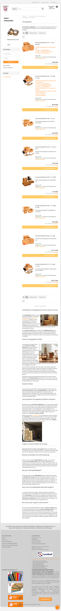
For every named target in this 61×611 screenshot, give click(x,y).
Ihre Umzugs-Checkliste (37, 563)
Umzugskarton (35, 415)
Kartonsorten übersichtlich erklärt (39, 566)
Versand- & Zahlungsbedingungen (9, 543)
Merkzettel (54, 2)
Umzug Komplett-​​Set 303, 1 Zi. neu (45, 118)
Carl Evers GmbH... (7, 76)
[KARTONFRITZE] (5, 9)
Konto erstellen (6, 65)
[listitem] (13, 36)
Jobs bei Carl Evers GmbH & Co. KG (40, 562)
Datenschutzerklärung (7, 541)
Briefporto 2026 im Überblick (38, 567)
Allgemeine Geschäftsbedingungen (10, 545)
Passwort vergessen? (8, 67)
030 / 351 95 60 (37, 540)
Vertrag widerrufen (45, 599)
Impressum (4, 539)
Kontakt (3, 537)
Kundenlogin (46, 2)
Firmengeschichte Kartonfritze (39, 561)
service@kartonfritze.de (40, 543)
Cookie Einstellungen (6, 547)
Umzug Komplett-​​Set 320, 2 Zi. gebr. (45, 236)
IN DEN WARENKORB (49, 67)
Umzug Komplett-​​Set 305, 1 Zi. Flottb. (45, 177)
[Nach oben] (4, 608)
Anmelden (11, 62)
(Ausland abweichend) (40, 58)
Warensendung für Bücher (38, 564)
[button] (3, 36)
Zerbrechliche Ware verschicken (39, 568)
